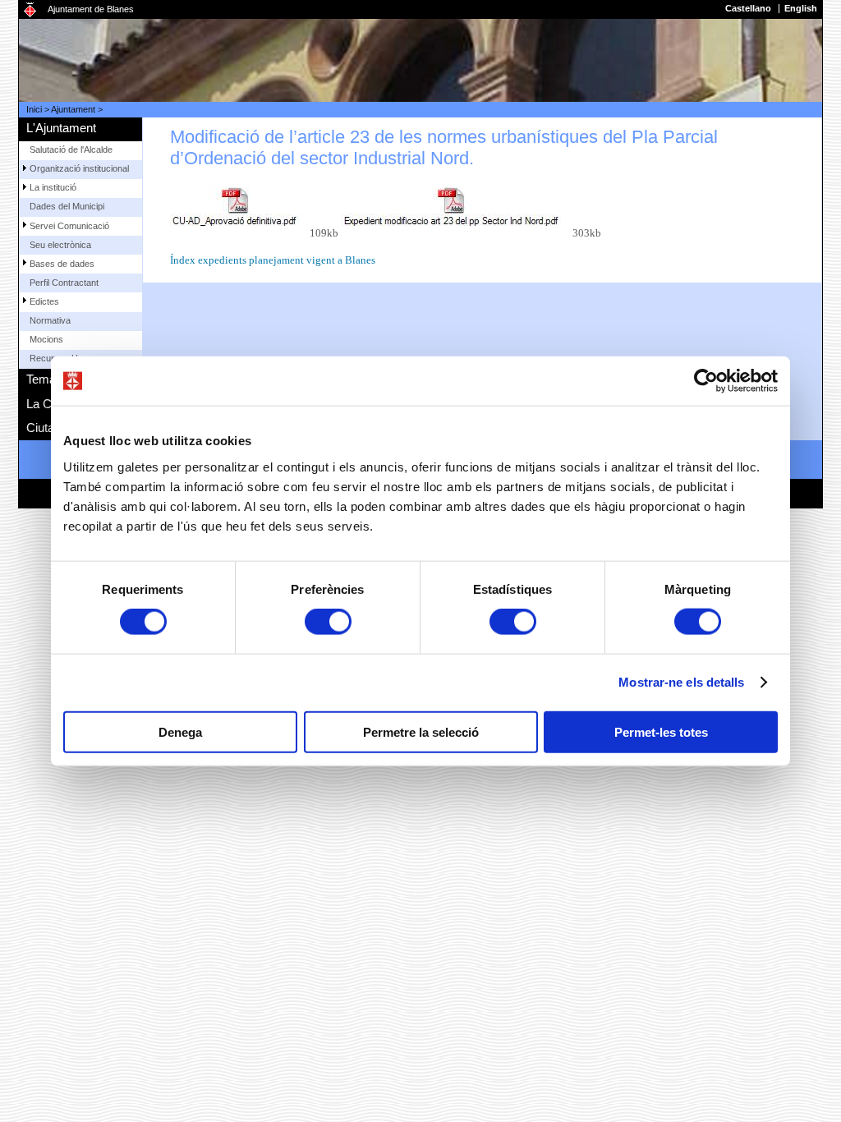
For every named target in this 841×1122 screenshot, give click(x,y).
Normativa (50, 320)
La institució (53, 187)
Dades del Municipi (67, 206)
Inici (34, 109)
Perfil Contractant (64, 282)
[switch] (328, 622)
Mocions (46, 339)
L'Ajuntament (61, 128)
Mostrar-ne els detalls (681, 682)
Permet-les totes (661, 731)
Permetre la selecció (421, 731)
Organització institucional (79, 168)
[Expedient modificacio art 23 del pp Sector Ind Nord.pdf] (456, 212)
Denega (180, 731)
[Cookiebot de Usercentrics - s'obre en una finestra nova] (706, 381)
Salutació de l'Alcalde (71, 149)
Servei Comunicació (69, 226)
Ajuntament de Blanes (91, 9)
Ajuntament (73, 109)
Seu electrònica (60, 245)
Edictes (44, 301)
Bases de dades (62, 264)
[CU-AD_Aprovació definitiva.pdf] (240, 212)
